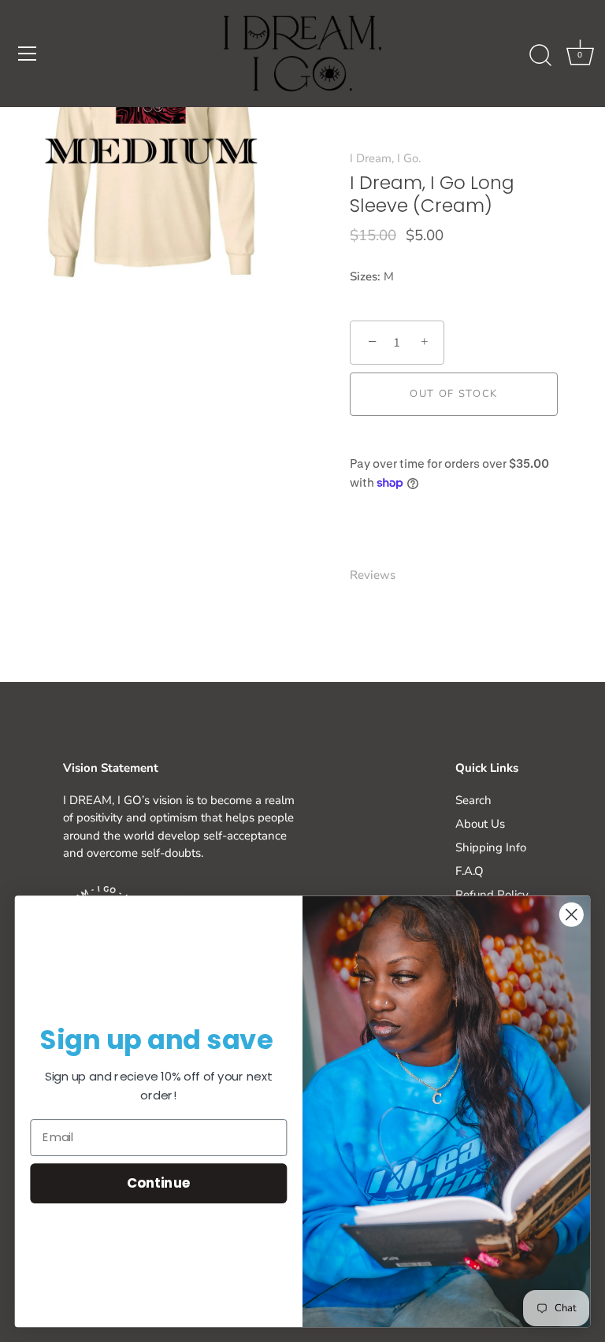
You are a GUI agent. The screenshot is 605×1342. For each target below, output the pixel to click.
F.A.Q (469, 871)
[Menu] (27, 53)
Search (473, 800)
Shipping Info (490, 847)
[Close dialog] (572, 915)
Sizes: (365, 276)
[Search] (540, 56)
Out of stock (454, 394)
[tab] (380, 575)
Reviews (372, 575)
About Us (480, 824)
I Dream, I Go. (385, 158)
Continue (159, 1183)
